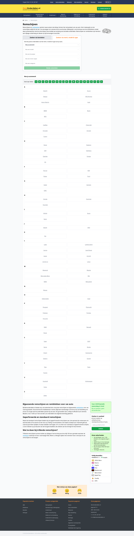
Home (51, 2)
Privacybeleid (71, 525)
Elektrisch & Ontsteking (52, 515)
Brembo (25, 510)
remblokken (35, 27)
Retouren (69, 2)
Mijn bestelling (78, 2)
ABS (24, 505)
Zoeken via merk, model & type (67, 37)
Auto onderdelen (60, 2)
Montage (93, 2)
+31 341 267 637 (96, 515)
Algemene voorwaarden (74, 523)
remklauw (26, 435)
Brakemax (25, 507)
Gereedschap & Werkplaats (53, 507)
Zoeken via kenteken (37, 37)
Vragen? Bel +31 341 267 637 (30, 2)
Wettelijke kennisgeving (74, 528)
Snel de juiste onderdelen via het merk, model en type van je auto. (43, 41)
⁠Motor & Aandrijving (51, 512)
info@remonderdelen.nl (98, 517)
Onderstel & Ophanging (52, 517)
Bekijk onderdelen (52, 68)
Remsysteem (49, 505)
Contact (100, 2)
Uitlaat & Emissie (50, 520)
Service (86, 2)
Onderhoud (49, 510)
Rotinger (25, 512)
